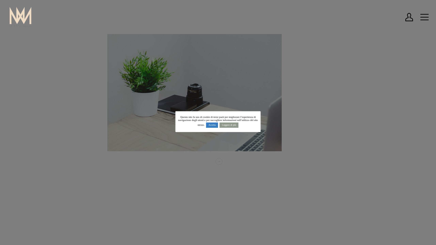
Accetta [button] (212, 125)
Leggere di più (229, 125)
